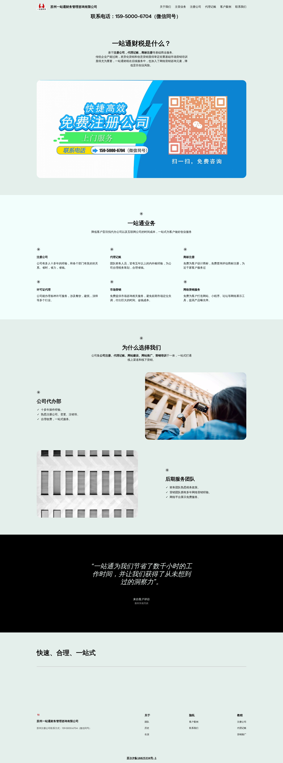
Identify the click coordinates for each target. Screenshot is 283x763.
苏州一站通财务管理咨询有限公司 (73, 7)
